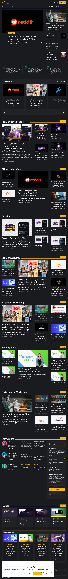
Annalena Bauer (56, 369)
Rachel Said (22, 378)
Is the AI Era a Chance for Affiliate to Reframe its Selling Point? (39, 468)
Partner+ (36, 97)
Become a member (59, 81)
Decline (47, 573)
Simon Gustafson (7, 380)
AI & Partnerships (25, 464)
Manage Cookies (27, 573)
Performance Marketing (51, 23)
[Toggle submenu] (26, 6)
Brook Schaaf (6, 363)
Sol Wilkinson (11, 464)
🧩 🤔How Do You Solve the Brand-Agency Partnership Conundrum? (26, 456)
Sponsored (10, 544)
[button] (22, 7)
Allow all (37, 573)
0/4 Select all (52, 496)
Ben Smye (27, 555)
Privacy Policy (52, 494)
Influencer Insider (39, 441)
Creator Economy (42, 544)
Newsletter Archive (26, 453)
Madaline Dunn (55, 208)
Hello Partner (7, 577)
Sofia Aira (49, 48)
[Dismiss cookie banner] (51, 564)
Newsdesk (11, 45)
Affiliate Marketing (13, 97)
